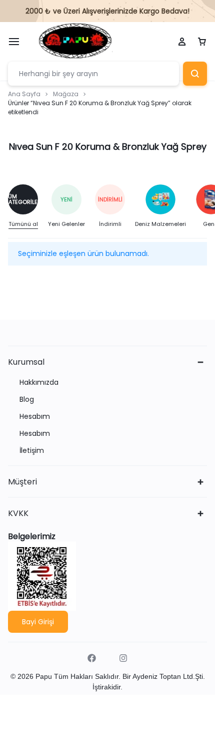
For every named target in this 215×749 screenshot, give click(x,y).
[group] (28, 206)
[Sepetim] (202, 42)
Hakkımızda (39, 382)
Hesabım (35, 416)
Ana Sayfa (24, 94)
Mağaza (65, 94)
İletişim (32, 450)
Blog (27, 399)
